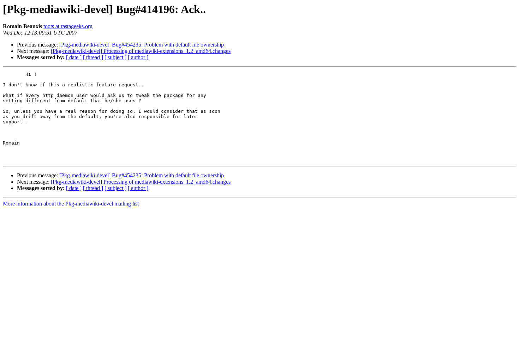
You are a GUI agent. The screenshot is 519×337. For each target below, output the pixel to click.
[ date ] (74, 57)
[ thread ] (93, 57)
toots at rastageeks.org (68, 26)
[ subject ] (115, 57)
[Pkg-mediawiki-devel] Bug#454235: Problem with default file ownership (141, 45)
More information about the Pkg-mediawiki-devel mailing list (71, 204)
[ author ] (138, 57)
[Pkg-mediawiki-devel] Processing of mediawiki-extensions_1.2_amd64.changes (141, 51)
